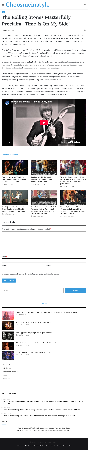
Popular (44, 304)
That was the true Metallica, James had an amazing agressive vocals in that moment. (14, 179)
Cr (3, 12)
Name (4, 257)
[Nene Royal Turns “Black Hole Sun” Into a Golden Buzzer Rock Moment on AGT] (8, 315)
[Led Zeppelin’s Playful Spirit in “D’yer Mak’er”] (8, 336)
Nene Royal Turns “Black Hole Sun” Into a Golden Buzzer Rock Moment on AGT (47, 312)
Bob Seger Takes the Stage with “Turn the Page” (35, 322)
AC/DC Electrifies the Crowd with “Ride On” (33, 352)
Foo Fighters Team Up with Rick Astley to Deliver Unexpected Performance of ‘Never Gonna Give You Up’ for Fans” (43, 210)
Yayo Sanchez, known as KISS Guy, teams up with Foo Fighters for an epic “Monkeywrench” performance (73, 180)
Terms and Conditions (11, 372)
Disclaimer (7, 368)
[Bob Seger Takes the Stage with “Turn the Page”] (8, 325)
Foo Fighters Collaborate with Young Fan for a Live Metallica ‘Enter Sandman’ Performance (13, 209)
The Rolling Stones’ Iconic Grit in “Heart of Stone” (36, 343)
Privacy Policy (8, 375)
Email (4, 265)
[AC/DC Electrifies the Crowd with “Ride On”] (8, 355)
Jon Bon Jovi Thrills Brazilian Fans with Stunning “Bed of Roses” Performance (42, 179)
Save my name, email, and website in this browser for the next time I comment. (31, 274)
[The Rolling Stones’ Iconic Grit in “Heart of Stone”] (8, 346)
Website (48, 265)
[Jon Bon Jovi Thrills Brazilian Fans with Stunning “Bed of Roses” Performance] (44, 167)
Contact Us (7, 379)
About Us (6, 364)
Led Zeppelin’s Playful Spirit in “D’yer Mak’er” (34, 333)
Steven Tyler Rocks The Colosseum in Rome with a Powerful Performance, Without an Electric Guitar (72, 210)
